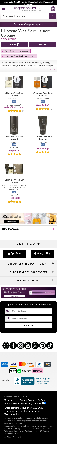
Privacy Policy (27, 400)
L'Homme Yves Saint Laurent (20, 56)
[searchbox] (25, 16)
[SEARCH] (52, 16)
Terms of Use (11, 400)
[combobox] (28, 16)
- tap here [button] (29, 24)
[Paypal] (39, 364)
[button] (3, 8)
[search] (48, 8)
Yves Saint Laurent (16, 51)
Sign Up (28, 325)
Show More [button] (51, 69)
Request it (14, 150)
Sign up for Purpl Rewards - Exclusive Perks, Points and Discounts (28, 3)
